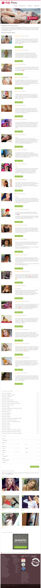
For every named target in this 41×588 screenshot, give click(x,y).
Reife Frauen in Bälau (20, 398)
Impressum (37, 585)
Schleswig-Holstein (14, 552)
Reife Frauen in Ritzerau (20, 414)
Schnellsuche (15, 557)
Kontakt (30, 585)
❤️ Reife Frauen (3, 552)
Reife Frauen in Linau (20, 426)
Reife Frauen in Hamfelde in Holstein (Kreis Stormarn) (20, 431)
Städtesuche (30, 5)
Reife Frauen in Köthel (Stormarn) (20, 399)
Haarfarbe (3, 458)
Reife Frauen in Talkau (20, 406)
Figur (3, 454)
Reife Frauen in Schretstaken (20, 396)
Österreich (3, 561)
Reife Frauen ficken (16, 561)
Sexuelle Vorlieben (16, 560)
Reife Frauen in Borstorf (21, 552)
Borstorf (27, 36)
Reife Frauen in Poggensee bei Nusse (20, 394)
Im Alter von (4, 442)
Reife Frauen (16, 5)
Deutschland (9, 552)
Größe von (3, 446)
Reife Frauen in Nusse (20, 411)
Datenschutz (33, 585)
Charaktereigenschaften (17, 559)
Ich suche (3, 438)
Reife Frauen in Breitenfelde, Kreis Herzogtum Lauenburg (20, 408)
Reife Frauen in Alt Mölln (20, 416)
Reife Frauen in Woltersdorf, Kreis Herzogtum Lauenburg (20, 418)
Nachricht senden (18, 47)
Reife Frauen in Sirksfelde (20, 424)
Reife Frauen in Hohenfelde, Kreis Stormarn (20, 419)
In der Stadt (4, 462)
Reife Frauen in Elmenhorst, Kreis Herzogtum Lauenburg (20, 433)
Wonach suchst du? (22, 5)
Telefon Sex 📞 (36, 5)
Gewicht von (4, 450)
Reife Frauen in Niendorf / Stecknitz (20, 404)
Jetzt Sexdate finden (34, 466)
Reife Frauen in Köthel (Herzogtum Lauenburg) (20, 401)
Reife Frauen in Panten (20, 423)
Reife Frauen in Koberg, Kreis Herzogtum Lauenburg (20, 403)
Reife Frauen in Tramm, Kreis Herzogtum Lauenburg (20, 421)
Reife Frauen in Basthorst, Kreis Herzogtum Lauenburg (20, 429)
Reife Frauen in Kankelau (20, 428)
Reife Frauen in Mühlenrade (20, 413)
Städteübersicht (15, 558)
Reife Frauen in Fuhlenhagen (20, 409)
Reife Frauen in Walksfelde (20, 393)
